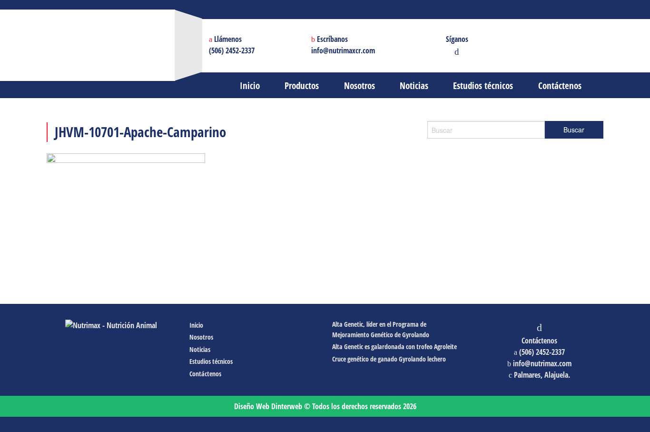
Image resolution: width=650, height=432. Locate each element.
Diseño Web (268, 406)
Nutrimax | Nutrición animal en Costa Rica (171, 35)
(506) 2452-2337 (232, 50)
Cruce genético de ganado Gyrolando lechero (389, 358)
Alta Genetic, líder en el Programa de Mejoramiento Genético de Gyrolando (380, 329)
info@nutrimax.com (542, 363)
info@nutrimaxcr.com (343, 50)
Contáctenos (205, 373)
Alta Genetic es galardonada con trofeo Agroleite (394, 346)
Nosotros (201, 337)
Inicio (196, 325)
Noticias (199, 349)
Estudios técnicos (211, 361)
